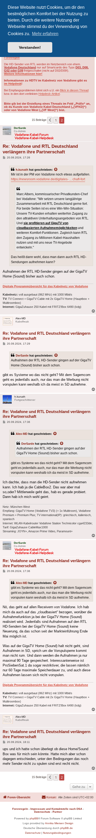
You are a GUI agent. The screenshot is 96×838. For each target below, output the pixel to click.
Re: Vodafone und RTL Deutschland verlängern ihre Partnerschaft (40, 149)
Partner (57, 811)
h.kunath (22, 169)
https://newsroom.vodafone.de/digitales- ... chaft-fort (48, 179)
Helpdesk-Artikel (49, 93)
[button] (50, 120)
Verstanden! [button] (30, 47)
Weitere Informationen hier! (23, 73)
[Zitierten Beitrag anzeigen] (56, 169)
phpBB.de (66, 828)
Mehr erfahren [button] (45, 33)
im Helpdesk (12, 83)
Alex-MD (21, 433)
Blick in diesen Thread (74, 90)
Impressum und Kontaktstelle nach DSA (56, 808)
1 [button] (56, 120)
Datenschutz (42, 811)
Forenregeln (12, 57)
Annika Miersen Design (59, 823)
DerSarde (22, 355)
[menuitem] (49, 797)
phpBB (34, 818)
